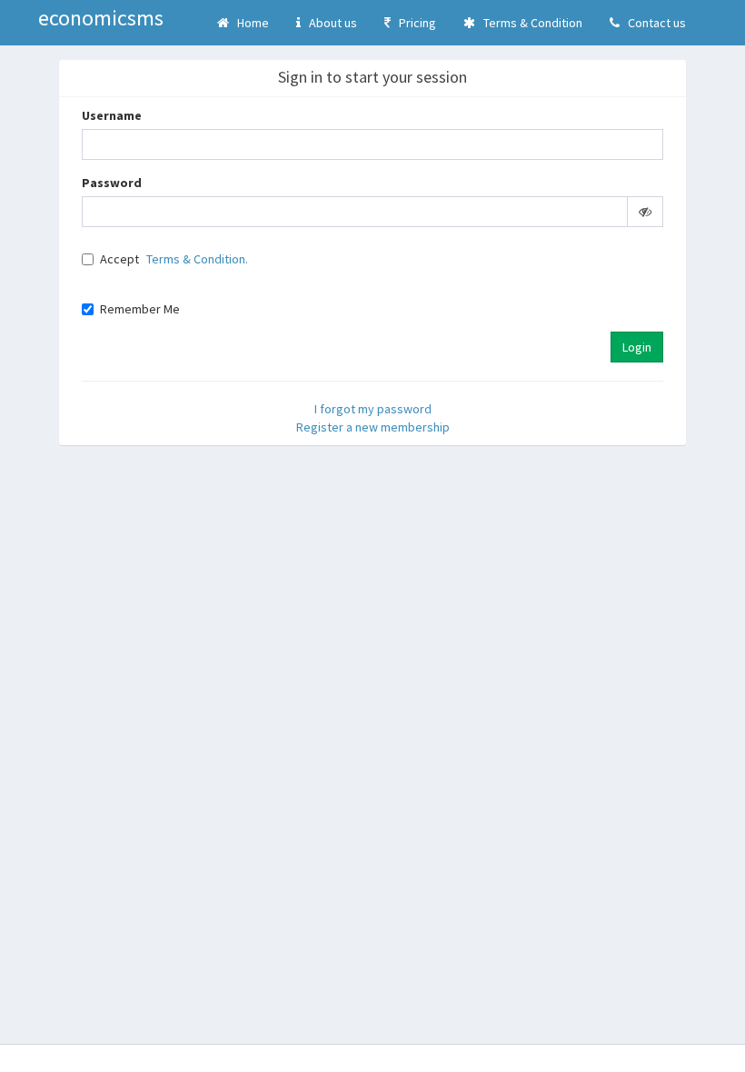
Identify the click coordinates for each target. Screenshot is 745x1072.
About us (329, 23)
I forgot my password (373, 409)
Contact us (653, 23)
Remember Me (140, 309)
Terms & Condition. (197, 259)
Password (112, 182)
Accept (119, 259)
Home (249, 23)
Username (112, 115)
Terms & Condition (528, 23)
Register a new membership (373, 427)
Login (636, 347)
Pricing (413, 23)
